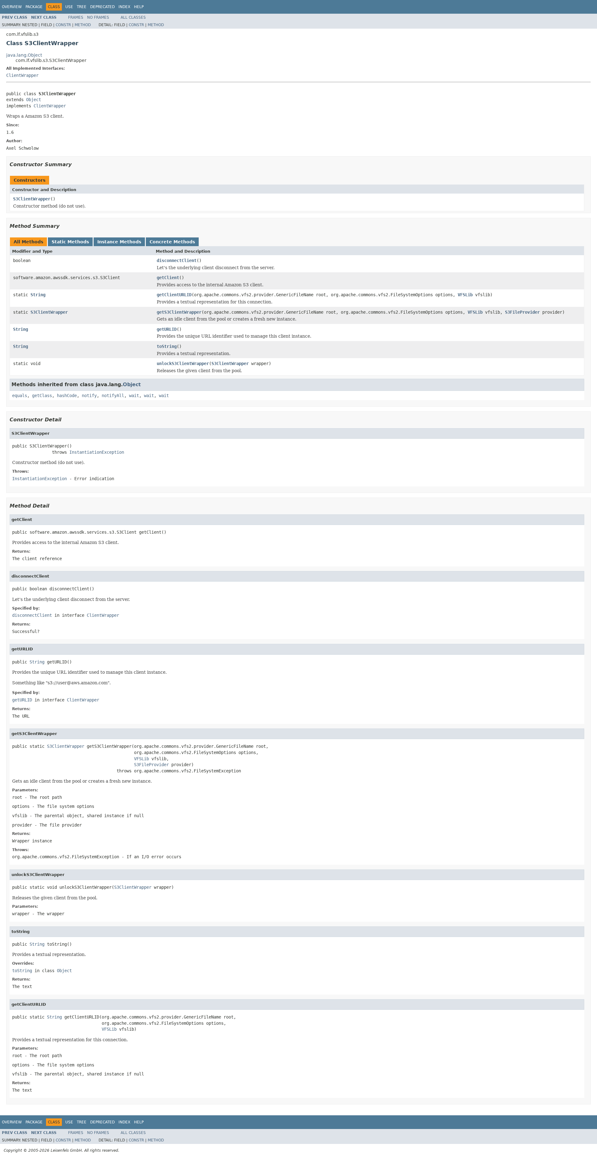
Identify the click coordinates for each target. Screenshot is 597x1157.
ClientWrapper (22, 75)
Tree (81, 7)
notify (89, 395)
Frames (75, 17)
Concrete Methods (172, 241)
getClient (168, 277)
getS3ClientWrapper (179, 312)
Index (124, 7)
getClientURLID (174, 294)
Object (33, 99)
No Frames (98, 17)
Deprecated (102, 7)
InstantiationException (96, 452)
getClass (42, 395)
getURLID (167, 329)
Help (139, 7)
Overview (12, 7)
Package (34, 7)
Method (83, 25)
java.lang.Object (24, 55)
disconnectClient (177, 260)
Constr (63, 25)
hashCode (67, 395)
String (37, 294)
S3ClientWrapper (31, 198)
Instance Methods (119, 241)
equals (19, 395)
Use (69, 7)
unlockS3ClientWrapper (183, 363)
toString (167, 346)
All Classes (133, 17)
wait (134, 395)
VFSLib (465, 294)
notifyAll (113, 395)
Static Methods (70, 241)
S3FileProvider (522, 312)
